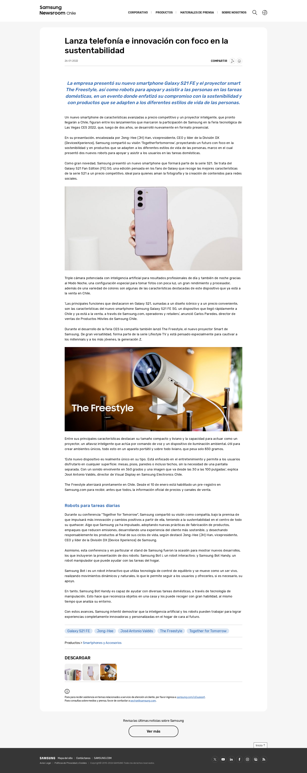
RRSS (263, 759)
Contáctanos (83, 758)
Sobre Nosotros (234, 12)
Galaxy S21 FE (78, 631)
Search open (254, 12)
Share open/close (233, 61)
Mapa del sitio (65, 758)
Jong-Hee (105, 631)
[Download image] (73, 672)
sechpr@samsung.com (143, 700)
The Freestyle (171, 631)
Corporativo (138, 12)
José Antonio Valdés (136, 631)
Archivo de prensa (255, 759)
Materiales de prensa (197, 12)
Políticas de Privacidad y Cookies (71, 763)
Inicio (259, 745)
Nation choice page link (264, 12)
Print (239, 61)
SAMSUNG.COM (103, 758)
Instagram (247, 759)
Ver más (153, 731)
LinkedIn (231, 759)
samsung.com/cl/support (191, 697)
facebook (239, 759)
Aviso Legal (45, 763)
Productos (164, 12)
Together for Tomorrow (208, 631)
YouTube (223, 759)
